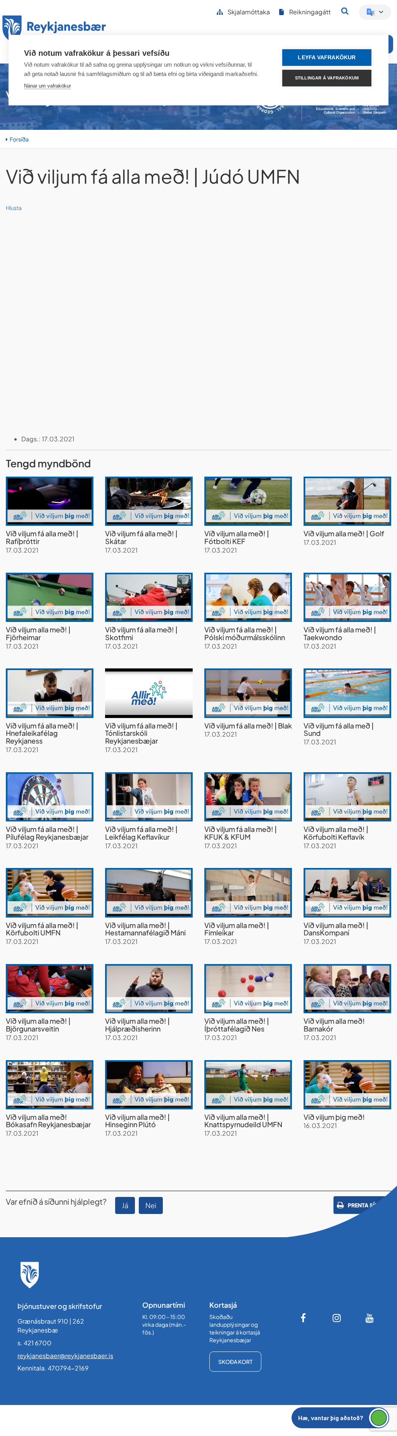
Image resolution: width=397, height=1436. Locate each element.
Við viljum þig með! (334, 1116)
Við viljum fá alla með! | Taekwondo (340, 633)
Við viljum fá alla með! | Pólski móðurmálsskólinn (244, 633)
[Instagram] (337, 1318)
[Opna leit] (344, 11)
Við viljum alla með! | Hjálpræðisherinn (137, 1024)
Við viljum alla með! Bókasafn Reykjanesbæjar (48, 1120)
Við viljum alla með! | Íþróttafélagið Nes (236, 1024)
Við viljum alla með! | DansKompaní (336, 929)
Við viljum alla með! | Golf (344, 533)
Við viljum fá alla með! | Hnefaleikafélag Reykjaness (42, 733)
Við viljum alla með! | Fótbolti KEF (236, 537)
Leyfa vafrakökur (327, 57)
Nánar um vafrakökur (47, 86)
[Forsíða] (54, 30)
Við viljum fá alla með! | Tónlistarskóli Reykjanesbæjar (141, 733)
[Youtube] (370, 1318)
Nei (150, 1205)
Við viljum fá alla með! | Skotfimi (141, 633)
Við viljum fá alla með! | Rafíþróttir (42, 537)
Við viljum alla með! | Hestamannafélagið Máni (145, 929)
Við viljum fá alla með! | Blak (248, 725)
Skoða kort (235, 1361)
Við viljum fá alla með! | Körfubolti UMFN (42, 929)
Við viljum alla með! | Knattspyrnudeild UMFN (243, 1120)
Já (125, 1205)
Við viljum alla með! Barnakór (334, 1024)
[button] (340, 1417)
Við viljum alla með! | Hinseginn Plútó (137, 1120)
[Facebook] (304, 1318)
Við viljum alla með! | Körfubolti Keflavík (336, 833)
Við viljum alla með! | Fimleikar (236, 929)
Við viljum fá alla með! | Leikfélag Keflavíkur (141, 833)
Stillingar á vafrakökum (327, 78)
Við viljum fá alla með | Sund (339, 729)
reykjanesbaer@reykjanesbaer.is (65, 1356)
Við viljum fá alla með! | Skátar (141, 537)
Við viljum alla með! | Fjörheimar (38, 633)
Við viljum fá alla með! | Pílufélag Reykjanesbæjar (47, 833)
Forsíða (19, 139)
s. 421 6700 (34, 1343)
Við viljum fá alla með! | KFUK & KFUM (240, 833)
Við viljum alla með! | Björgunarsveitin (38, 1024)
